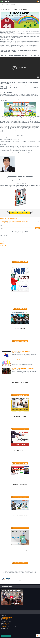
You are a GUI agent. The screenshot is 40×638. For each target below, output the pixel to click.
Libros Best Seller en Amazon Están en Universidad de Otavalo (23, 368)
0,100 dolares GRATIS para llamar (21, 341)
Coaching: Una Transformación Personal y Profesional (21, 359)
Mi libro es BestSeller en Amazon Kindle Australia (21, 351)
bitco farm (8, 221)
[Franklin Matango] (4, 1)
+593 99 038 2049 (7, 623)
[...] (29, 355)
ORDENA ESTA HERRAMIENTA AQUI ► (21, 562)
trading (17, 222)
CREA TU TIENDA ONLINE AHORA (21, 308)
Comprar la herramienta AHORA (21, 261)
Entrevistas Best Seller (3, 240)
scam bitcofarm (13, 222)
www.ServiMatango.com (6, 618)
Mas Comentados (10, 348)
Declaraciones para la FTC (33, 636)
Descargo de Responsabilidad (26, 636)
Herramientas (2, 243)
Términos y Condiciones (2, 636)
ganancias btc (5, 222)
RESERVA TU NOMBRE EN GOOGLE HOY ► (21, 527)
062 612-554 (5, 624)
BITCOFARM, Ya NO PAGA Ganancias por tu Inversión (14, 9)
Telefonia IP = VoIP (3, 245)
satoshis (10, 222)
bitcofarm (11, 221)
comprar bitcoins (23, 221)
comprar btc (26, 221)
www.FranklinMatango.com (6, 619)
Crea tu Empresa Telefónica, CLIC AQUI (21, 429)
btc (17, 221)
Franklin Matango (2, 241)
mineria (8, 222)
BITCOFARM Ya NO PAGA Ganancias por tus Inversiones (8, 218)
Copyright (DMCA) (20, 636)
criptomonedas (2, 222)
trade (15, 222)
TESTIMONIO (4, 626)
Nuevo (4, 348)
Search (37, 228)
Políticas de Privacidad (8, 636)
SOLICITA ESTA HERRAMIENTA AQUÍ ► (21, 463)
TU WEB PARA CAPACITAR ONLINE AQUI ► (21, 395)
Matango (3, 10)
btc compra (19, 221)
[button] (6, 636)
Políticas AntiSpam (14, 636)
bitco (6, 221)
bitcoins (13, 221)
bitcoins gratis (15, 221)
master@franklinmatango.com (7, 617)
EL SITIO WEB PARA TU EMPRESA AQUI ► (21, 497)
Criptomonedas (3, 221)
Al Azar (17, 348)
